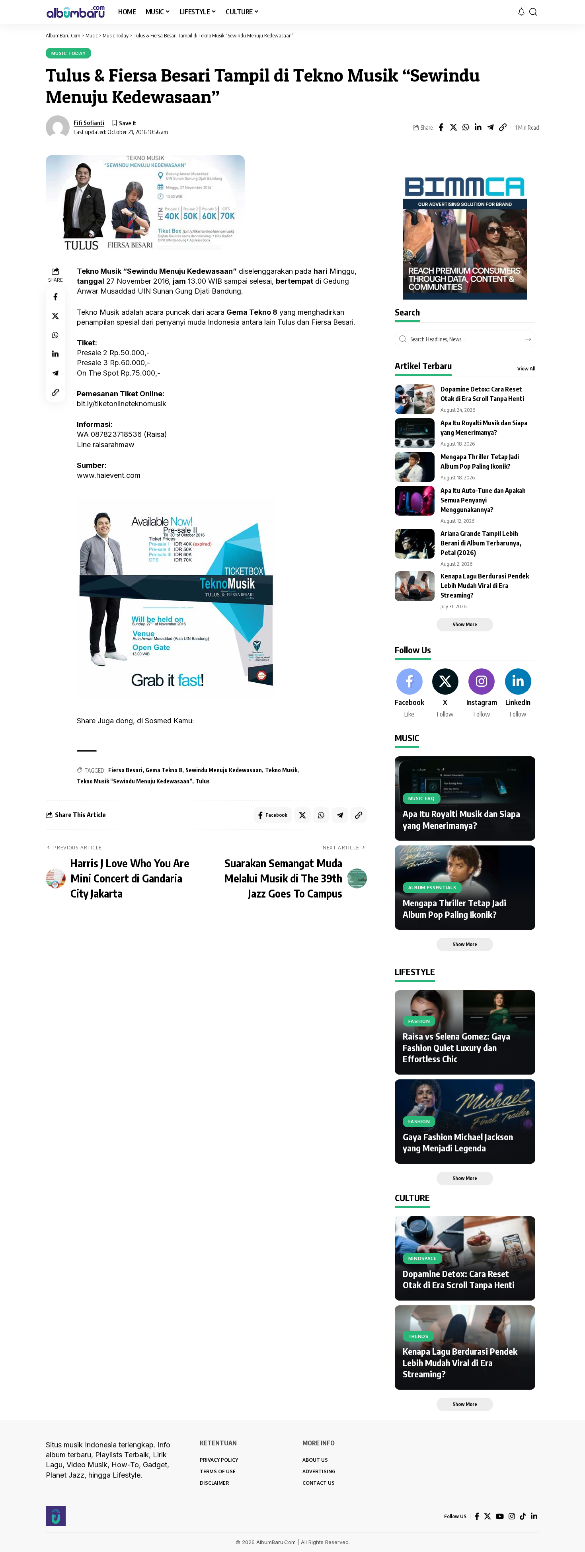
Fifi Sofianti (89, 122)
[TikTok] (523, 1516)
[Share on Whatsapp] (465, 127)
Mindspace (422, 1258)
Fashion (419, 1021)
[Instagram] (481, 693)
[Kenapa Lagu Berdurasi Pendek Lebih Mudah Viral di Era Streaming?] (415, 586)
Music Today (68, 53)
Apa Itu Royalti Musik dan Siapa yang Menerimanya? (461, 819)
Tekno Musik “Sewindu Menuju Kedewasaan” (134, 781)
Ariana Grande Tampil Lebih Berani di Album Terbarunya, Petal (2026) (481, 543)
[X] (445, 693)
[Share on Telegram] (490, 127)
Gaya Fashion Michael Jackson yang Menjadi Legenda (458, 1142)
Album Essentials (432, 887)
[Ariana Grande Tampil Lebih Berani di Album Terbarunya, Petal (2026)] (415, 544)
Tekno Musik (281, 770)
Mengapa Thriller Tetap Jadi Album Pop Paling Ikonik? (454, 908)
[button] (533, 12)
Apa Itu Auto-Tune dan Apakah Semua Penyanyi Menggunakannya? (483, 500)
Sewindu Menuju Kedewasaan (223, 770)
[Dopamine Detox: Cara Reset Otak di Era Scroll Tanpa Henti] (415, 399)
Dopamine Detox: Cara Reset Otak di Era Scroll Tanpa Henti (459, 1279)
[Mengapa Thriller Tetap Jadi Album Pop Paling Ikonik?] (415, 467)
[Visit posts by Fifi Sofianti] (58, 127)
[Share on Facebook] (441, 127)
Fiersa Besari (125, 770)
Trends (418, 1336)
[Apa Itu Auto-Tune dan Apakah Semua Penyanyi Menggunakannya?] (415, 501)
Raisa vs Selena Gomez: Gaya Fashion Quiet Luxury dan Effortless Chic (456, 1047)
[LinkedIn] (518, 693)
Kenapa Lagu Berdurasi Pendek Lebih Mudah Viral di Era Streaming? (485, 585)
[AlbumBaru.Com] (75, 12)
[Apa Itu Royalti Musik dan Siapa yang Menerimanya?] (415, 433)
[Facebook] (409, 693)
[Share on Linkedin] (478, 127)
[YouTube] (500, 1516)
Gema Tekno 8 (164, 770)
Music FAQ (421, 798)
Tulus (202, 781)
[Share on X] (453, 127)
